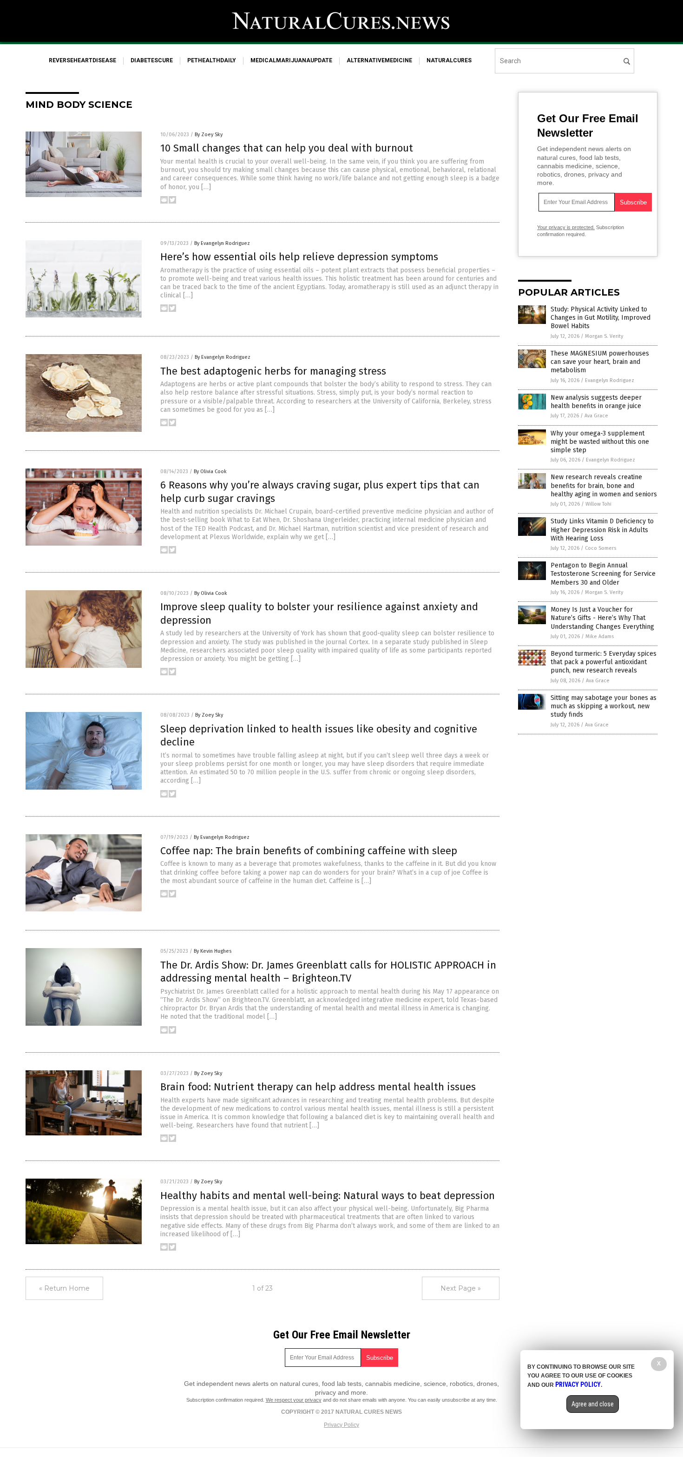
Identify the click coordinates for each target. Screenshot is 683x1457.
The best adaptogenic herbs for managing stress (273, 371)
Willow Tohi (598, 504)
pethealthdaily (211, 60)
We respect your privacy (294, 1400)
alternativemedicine (379, 60)
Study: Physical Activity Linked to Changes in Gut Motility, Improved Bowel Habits (600, 317)
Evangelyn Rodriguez (609, 380)
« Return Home (64, 1288)
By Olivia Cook (210, 471)
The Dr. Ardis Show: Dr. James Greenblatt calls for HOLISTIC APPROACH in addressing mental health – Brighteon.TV (328, 972)
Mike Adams (599, 636)
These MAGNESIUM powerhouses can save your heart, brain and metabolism (600, 361)
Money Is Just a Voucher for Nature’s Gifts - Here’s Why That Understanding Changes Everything (602, 618)
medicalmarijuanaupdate (291, 60)
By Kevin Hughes (212, 951)
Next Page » (460, 1288)
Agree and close (592, 1404)
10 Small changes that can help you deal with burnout (286, 148)
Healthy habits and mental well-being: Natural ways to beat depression (327, 1195)
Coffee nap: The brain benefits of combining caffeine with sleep (308, 850)
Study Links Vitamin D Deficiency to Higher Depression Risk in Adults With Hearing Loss (602, 529)
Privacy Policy (341, 1425)
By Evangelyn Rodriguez (222, 243)
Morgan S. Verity (604, 336)
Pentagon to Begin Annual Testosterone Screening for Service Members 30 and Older (603, 573)
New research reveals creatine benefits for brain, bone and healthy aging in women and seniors (604, 485)
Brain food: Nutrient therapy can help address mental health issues (318, 1087)
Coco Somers (600, 548)
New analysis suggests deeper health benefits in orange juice (596, 402)
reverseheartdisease (82, 60)
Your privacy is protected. (566, 227)
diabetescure (152, 60)
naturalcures (449, 60)
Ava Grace (596, 416)
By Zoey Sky (209, 135)
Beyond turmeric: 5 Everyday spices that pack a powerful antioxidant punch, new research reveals (604, 662)
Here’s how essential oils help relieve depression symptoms (299, 257)
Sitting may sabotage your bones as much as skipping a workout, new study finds (604, 706)
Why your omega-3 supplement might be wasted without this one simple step (600, 441)
